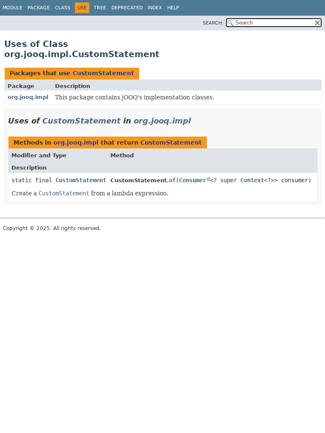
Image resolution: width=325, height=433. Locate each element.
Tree (100, 8)
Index (155, 8)
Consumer (192, 180)
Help (173, 8)
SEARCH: (213, 23)
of (172, 180)
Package (39, 8)
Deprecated (127, 8)
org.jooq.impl (28, 97)
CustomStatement (103, 73)
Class (62, 8)
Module (12, 8)
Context (252, 180)
